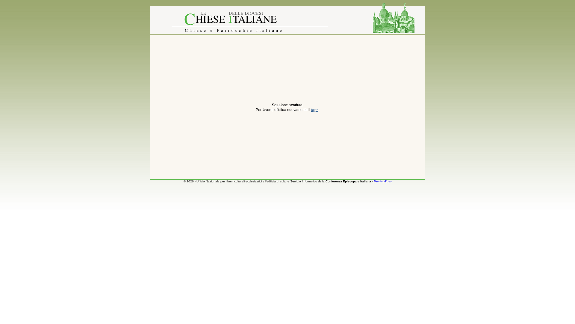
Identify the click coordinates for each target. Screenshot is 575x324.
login (314, 109)
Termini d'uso (383, 181)
